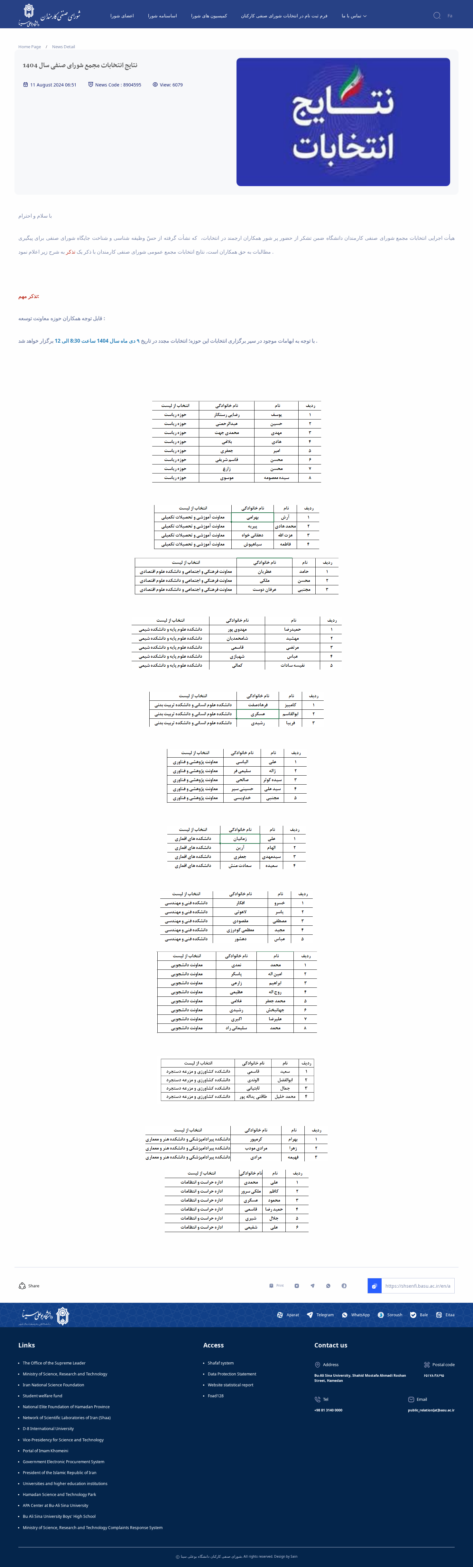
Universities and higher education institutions (65, 1483)
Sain (294, 1556)
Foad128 (216, 1396)
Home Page (29, 47)
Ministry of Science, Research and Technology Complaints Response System (92, 1527)
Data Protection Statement (232, 1374)
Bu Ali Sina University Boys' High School (59, 1516)
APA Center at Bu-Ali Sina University (55, 1505)
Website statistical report (230, 1385)
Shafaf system (221, 1363)
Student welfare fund (42, 1396)
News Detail (63, 47)
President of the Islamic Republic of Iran (60, 1472)
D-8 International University (48, 1428)
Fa (450, 16)
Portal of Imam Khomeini (45, 1451)
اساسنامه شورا (162, 16)
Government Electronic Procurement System (63, 1461)
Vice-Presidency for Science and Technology (63, 1440)
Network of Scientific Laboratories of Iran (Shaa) (67, 1417)
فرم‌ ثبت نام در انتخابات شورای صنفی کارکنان (284, 16)
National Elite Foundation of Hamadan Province (66, 1406)
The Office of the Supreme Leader (54, 1363)
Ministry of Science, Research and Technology (65, 1374)
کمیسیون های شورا (209, 16)
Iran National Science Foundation (53, 1385)
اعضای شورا (122, 16)
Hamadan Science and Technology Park (59, 1494)
